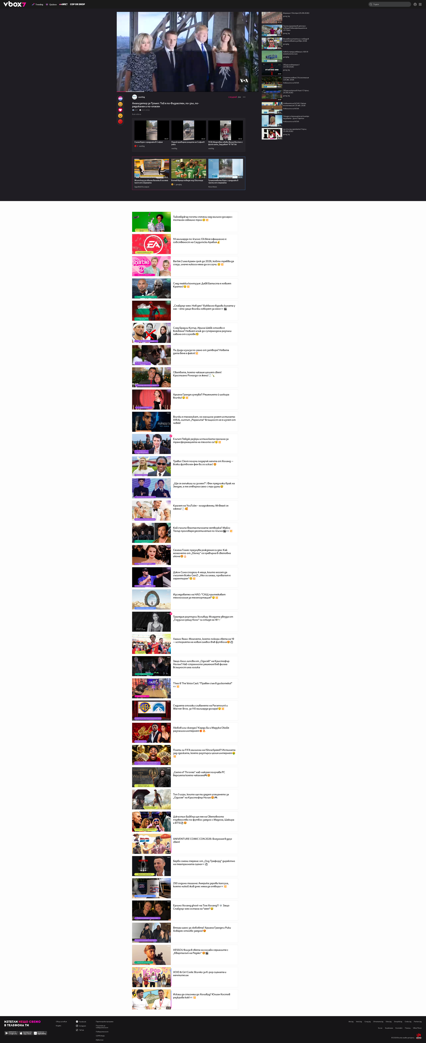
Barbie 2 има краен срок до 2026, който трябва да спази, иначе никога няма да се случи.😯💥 (203, 263)
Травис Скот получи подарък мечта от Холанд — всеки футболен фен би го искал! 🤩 (203, 463)
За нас (380, 1028)
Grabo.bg (408, 1021)
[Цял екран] (254, 89)
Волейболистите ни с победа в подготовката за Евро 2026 (296, 40)
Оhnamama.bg (378, 1021)
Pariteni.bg (418, 1021)
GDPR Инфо (100, 1036)
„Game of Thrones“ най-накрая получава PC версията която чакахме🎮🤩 (199, 774)
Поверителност (102, 1032)
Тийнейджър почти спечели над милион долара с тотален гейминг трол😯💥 (202, 218)
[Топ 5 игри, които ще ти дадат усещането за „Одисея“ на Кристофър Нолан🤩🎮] (151, 799)
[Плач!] (120, 116)
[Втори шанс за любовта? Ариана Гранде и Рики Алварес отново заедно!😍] (151, 933)
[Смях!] (120, 104)
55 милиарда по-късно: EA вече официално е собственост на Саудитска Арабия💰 (199, 240)
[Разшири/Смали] (249, 89)
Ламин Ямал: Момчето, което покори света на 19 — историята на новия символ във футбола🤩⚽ (203, 640)
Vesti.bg (359, 1021)
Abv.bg (351, 1021)
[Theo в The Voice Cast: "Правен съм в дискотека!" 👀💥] (151, 688)
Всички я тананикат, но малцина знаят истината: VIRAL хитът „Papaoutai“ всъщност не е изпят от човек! (204, 419)
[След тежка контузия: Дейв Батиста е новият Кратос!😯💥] (151, 288)
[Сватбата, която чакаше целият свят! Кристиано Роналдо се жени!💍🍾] (151, 377)
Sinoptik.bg (398, 1021)
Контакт (398, 1028)
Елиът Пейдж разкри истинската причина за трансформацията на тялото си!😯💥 (201, 440)
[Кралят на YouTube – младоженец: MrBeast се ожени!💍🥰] (151, 511)
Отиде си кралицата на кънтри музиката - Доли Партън (296, 117)
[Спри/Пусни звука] (125, 89)
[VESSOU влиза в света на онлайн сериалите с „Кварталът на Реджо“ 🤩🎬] (151, 955)
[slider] (141, 85)
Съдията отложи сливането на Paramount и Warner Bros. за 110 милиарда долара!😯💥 (200, 707)
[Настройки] (254, 16)
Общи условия (61, 1021)
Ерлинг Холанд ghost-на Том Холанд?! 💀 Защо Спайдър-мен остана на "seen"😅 (201, 907)
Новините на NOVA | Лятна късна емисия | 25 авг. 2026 (294, 104)
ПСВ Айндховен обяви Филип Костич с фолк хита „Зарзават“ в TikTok (225, 143)
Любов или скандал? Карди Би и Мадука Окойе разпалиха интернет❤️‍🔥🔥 (201, 729)
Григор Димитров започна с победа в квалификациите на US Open (295, 28)
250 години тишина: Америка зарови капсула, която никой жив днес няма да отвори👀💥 (201, 885)
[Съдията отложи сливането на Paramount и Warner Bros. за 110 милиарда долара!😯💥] (151, 711)
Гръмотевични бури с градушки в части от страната (223, 181)
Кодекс (58, 1026)
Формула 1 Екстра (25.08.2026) (296, 13)
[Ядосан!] (120, 121)
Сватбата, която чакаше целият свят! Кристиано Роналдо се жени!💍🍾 (197, 374)
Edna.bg (388, 1021)
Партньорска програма (104, 1021)
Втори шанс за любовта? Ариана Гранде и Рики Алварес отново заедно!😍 (202, 929)
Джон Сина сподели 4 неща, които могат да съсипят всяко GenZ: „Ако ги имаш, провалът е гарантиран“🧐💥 (202, 575)
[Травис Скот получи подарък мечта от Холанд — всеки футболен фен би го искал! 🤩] (151, 466)
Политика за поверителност (102, 1026)
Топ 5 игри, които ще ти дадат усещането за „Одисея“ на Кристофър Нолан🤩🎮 (201, 796)
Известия (99, 1040)
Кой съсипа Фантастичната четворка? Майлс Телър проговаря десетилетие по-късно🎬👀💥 (203, 529)
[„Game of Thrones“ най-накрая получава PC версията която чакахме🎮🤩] (151, 777)
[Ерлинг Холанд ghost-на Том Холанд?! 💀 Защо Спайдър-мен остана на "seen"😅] (151, 910)
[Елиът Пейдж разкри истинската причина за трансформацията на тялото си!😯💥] (151, 444)
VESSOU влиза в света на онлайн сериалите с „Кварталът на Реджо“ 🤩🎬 (200, 951)
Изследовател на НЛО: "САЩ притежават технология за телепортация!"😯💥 (199, 596)
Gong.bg (367, 1021)
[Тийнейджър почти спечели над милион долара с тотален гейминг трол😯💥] (151, 222)
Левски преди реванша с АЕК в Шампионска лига (295, 53)
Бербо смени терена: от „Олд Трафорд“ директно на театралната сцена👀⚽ (204, 862)
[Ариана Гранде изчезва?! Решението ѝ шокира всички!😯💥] (151, 400)
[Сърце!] (120, 110)
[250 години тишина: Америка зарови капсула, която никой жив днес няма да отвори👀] (151, 888)
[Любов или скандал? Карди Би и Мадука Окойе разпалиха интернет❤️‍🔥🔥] (151, 733)
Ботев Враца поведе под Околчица (187, 180)
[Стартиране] (120, 89)
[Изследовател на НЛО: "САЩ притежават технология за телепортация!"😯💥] (151, 599)
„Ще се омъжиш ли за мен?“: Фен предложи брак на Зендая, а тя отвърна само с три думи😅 (204, 485)
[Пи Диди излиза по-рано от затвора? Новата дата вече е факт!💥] (151, 355)
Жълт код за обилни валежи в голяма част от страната (151, 181)
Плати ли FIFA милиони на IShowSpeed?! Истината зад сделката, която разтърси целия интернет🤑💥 (204, 753)
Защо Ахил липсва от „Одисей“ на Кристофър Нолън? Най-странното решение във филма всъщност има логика (201, 664)
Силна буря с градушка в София (148, 142)
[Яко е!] (120, 98)
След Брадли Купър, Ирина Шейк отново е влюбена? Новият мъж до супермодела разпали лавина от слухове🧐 (202, 331)
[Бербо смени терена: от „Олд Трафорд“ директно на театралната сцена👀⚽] (151, 866)
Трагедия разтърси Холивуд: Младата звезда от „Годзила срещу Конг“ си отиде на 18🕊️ (203, 618)
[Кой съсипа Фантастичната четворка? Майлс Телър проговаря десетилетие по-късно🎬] (151, 533)
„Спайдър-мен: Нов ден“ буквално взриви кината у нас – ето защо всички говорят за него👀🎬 (204, 307)
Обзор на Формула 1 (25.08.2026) (291, 66)
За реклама (389, 1028)
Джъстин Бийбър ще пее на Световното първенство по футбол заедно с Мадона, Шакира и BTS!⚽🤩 (203, 819)
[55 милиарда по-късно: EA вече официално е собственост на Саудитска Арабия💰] (151, 244)
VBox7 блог (417, 1028)
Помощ (407, 1028)
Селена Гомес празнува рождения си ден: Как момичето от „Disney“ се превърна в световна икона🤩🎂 (202, 553)
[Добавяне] (254, 20)
